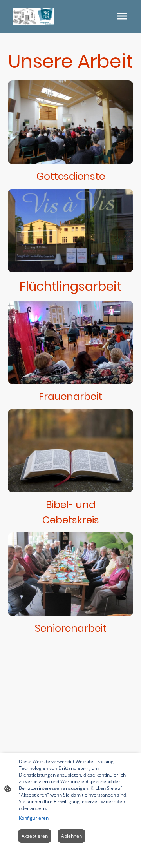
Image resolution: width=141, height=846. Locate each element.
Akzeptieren (35, 836)
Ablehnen (71, 836)
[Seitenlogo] (33, 16)
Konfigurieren (34, 818)
